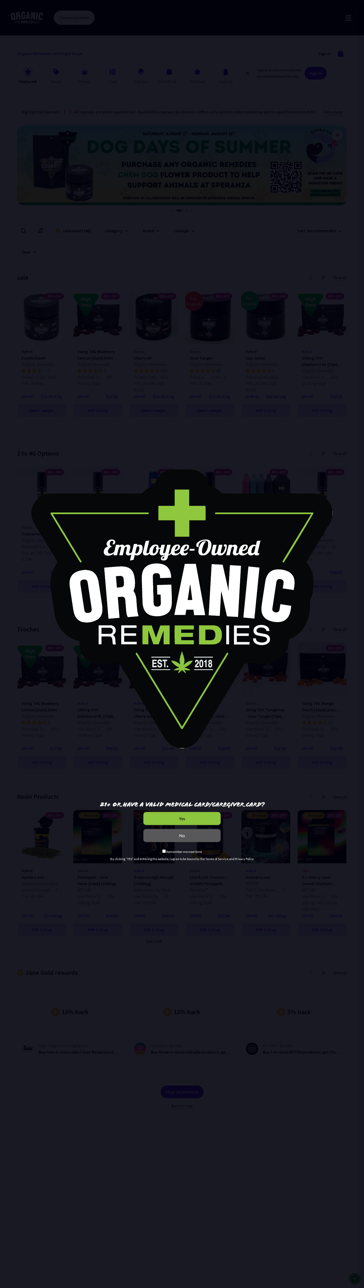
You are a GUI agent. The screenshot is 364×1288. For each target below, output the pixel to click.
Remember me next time (184, 852)
